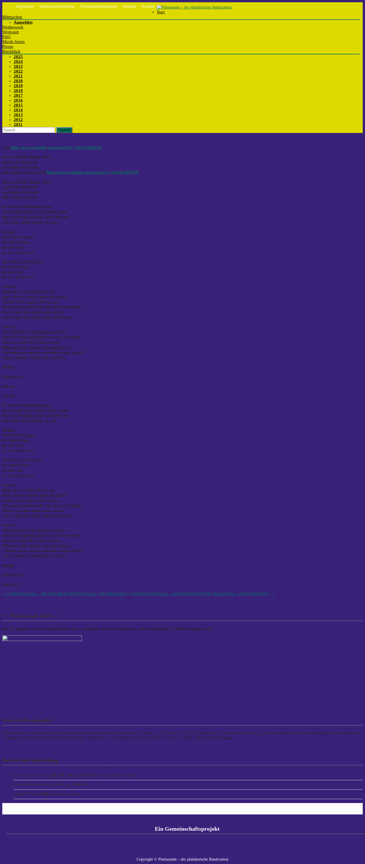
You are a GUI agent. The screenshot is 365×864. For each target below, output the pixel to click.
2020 (18, 81)
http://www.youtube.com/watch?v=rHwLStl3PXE (57, 147)
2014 (18, 110)
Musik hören (13, 41)
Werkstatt (10, 32)
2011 (18, 124)
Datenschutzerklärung (56, 6)
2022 (18, 71)
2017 (18, 95)
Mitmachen (12, 17)
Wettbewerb (12, 27)
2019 (18, 85)
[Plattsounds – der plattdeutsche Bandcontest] (194, 7)
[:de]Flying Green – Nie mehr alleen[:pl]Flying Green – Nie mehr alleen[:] (65, 593)
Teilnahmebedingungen (98, 6)
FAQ (6, 36)
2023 (18, 66)
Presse (7, 46)
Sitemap (129, 6)
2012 (18, 119)
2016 (18, 100)
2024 (18, 61)
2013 (18, 114)
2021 (18, 76)
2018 (18, 90)
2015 (18, 105)
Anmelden (23, 22)
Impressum (25, 6)
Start (161, 12)
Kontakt (148, 6)
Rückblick (11, 51)
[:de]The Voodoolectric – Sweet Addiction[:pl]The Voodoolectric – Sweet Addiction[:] (202, 593)
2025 (18, 56)
